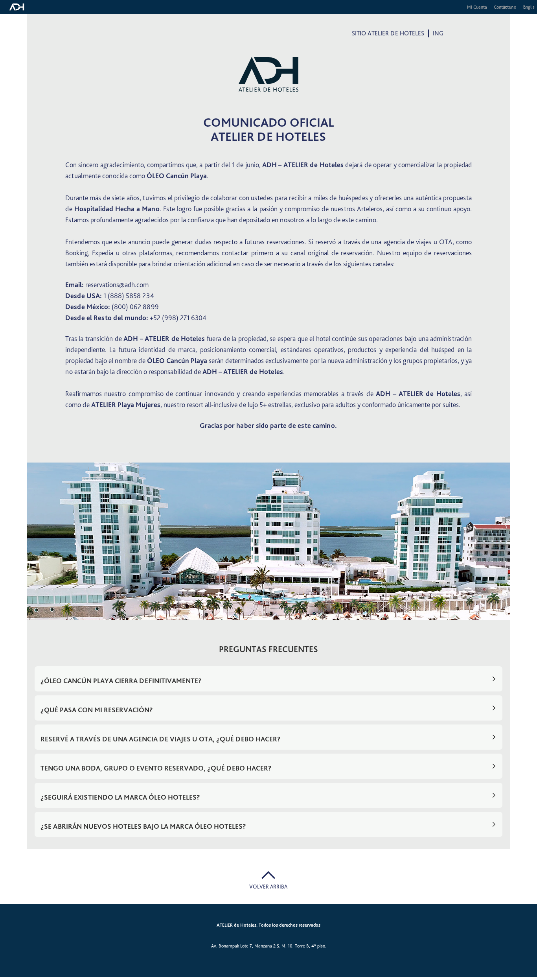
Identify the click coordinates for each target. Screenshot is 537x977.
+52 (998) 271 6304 (178, 317)
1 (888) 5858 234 (128, 295)
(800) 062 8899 (135, 306)
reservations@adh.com (117, 284)
